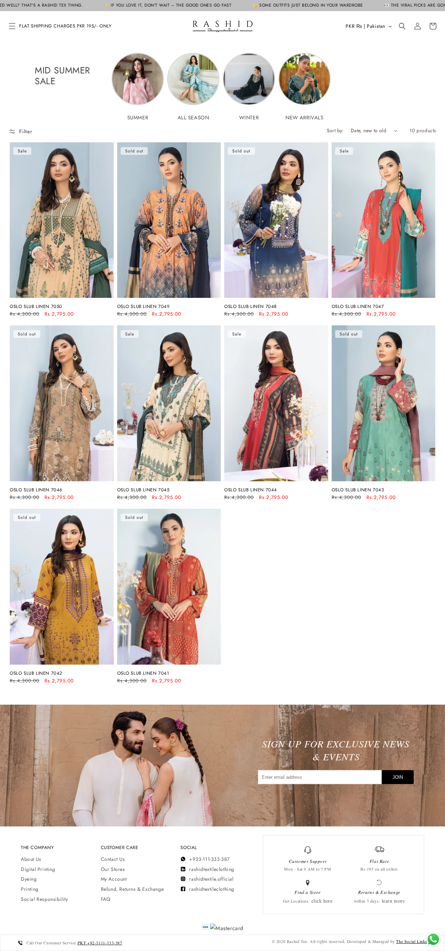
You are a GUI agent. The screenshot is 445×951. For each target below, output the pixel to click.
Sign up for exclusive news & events (336, 750)
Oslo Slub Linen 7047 (358, 307)
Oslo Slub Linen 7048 (250, 307)
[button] (12, 26)
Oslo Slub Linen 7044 (250, 490)
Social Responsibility (44, 899)
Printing (30, 889)
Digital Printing (38, 869)
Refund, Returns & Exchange (132, 889)
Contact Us (113, 859)
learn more (393, 900)
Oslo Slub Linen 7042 (36, 673)
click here (322, 900)
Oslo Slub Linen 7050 (36, 307)
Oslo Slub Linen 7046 (36, 490)
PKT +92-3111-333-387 (100, 942)
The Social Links (411, 941)
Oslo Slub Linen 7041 (143, 673)
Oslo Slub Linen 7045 (143, 490)
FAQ (106, 899)
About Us (31, 859)
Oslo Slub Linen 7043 (358, 490)
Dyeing (29, 878)
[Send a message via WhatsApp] (433, 939)
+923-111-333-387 (209, 859)
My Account (114, 878)
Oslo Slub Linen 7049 (143, 307)
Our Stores (113, 869)
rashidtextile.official (211, 878)
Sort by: (335, 130)
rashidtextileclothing (211, 869)
